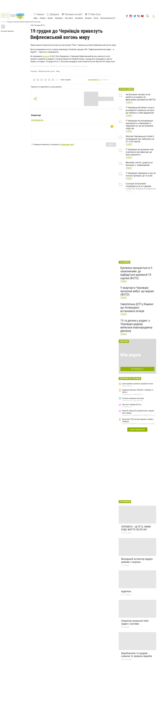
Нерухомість (59, 18)
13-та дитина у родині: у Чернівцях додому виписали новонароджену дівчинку (136, 326)
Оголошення (79, 18)
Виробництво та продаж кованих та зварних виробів (136, 655)
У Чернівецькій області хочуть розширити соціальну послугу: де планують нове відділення (140, 110)
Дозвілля (42, 18)
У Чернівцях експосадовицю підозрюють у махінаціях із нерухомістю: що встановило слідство (139, 124)
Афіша (35, 18)
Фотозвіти (88, 18)
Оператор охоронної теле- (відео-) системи (135, 622)
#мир (58, 71)
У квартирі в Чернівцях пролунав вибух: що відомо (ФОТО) (137, 291)
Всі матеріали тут (137, 369)
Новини (40, 14)
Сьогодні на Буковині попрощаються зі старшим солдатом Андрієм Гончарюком (141, 186)
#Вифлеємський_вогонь (46, 71)
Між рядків (130, 354)
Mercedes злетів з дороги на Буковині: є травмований (139, 163)
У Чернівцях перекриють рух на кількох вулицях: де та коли (141, 174)
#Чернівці (33, 71)
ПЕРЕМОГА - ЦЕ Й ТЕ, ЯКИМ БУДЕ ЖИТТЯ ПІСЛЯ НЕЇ (136, 528)
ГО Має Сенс (94, 14)
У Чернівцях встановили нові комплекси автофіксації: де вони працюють (139, 152)
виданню (45, 56)
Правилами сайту (67, 144)
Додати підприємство (137, 429)
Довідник (54, 14)
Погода (96, 18)
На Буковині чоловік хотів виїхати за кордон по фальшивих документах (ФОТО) (141, 97)
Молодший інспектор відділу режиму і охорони (137, 560)
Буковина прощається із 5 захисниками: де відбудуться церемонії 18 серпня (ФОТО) (136, 273)
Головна (3, 22)
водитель (126, 591)
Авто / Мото (69, 18)
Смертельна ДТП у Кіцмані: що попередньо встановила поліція (137, 307)
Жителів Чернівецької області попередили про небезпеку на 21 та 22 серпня (140, 139)
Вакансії (50, 18)
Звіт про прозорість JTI (108, 18)
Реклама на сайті (73, 14)
